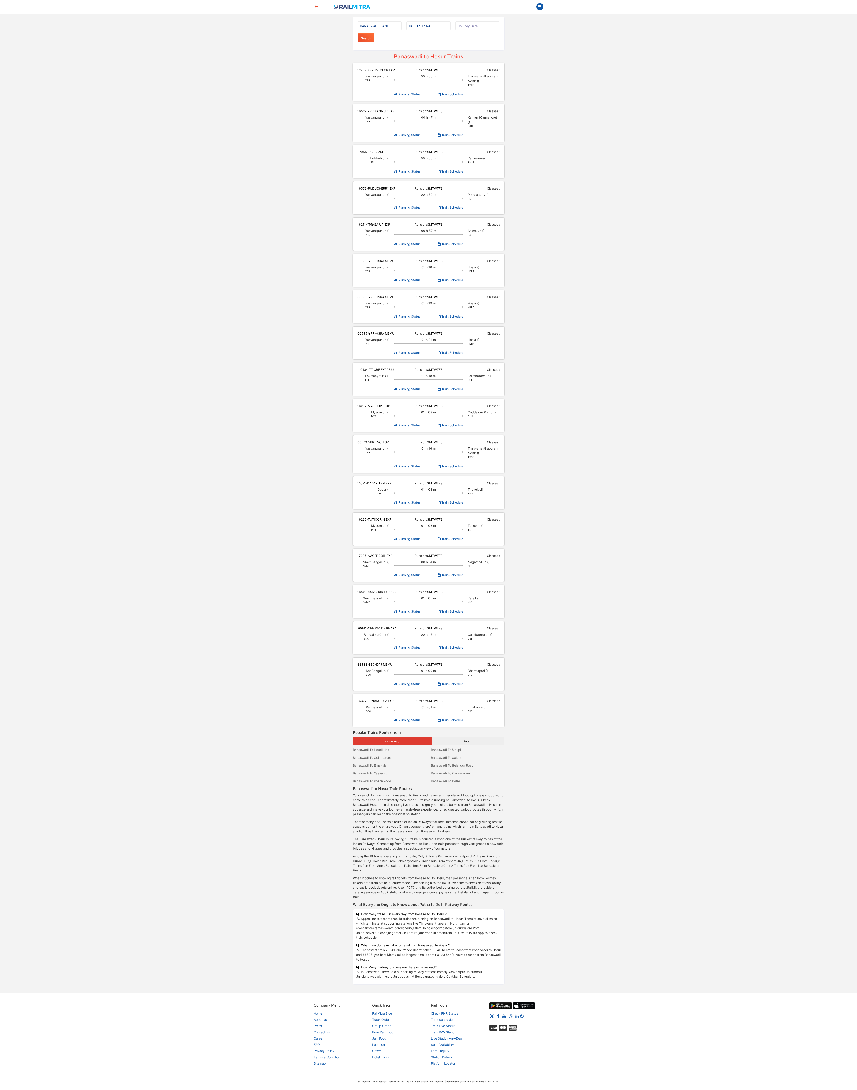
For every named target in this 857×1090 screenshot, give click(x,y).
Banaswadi (392, 741)
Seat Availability (442, 1044)
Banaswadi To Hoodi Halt (371, 750)
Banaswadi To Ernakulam (371, 765)
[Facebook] (498, 1016)
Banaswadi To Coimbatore (372, 757)
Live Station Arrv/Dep (446, 1038)
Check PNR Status (444, 1013)
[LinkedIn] (517, 1016)
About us (320, 1019)
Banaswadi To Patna (446, 781)
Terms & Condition (327, 1057)
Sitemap (320, 1063)
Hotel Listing (381, 1057)
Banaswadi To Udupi (446, 750)
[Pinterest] (522, 1016)
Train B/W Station (443, 1032)
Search (366, 38)
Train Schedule (452, 94)
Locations (379, 1044)
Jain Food (379, 1038)
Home (318, 1013)
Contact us (322, 1032)
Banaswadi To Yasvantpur (372, 773)
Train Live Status (443, 1026)
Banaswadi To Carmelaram (450, 773)
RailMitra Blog (382, 1013)
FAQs (317, 1044)
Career (319, 1038)
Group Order (381, 1026)
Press (318, 1026)
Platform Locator (443, 1063)
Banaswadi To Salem (446, 757)
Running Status (408, 94)
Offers (376, 1051)
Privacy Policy (324, 1051)
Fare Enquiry (440, 1051)
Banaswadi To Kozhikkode (372, 781)
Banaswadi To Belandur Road (452, 765)
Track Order (381, 1019)
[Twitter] (491, 1016)
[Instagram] (510, 1016)
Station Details (441, 1057)
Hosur (468, 741)
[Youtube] (504, 1016)
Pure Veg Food (382, 1032)
